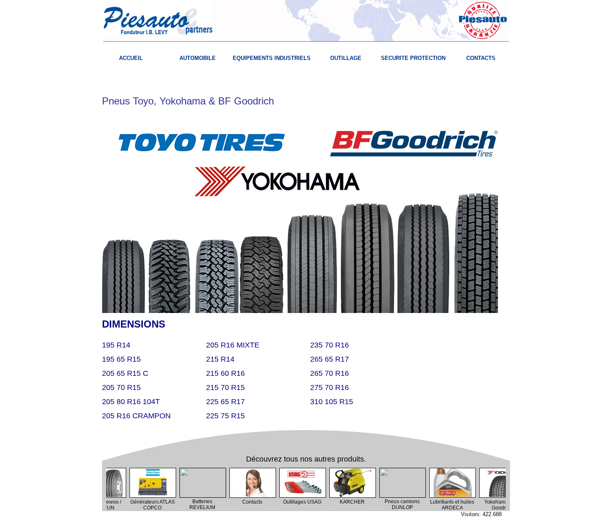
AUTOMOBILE (197, 58)
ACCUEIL (131, 58)
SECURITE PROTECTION (413, 58)
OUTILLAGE (345, 58)
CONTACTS (480, 58)
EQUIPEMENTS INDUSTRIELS (272, 58)
